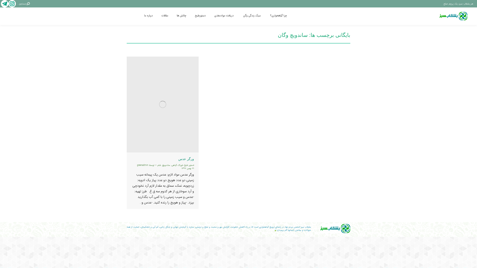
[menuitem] (282, 16)
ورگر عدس (186, 159)
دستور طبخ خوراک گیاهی (182, 165)
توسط (145, 165)
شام (159, 165)
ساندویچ (166, 165)
